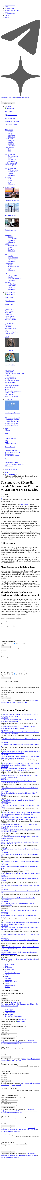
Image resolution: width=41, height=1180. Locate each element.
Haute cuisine (12, 240)
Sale (9, 151)
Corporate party (13, 245)
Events (7, 244)
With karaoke (12, 259)
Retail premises (9, 147)
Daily (10, 158)
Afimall (7, 337)
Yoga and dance (9, 309)
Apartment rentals (10, 154)
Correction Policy (10, 1012)
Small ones (11, 135)
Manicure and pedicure (11, 332)
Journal (7, 15)
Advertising (8, 399)
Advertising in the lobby (12, 421)
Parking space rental (11, 163)
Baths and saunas (10, 318)
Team (6, 6)
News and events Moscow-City (10, 1004)
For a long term (13, 156)
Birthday (11, 247)
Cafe (6, 273)
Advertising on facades (11, 425)
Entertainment (9, 263)
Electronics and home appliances (14, 373)
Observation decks (14, 266)
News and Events (10, 447)
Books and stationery (11, 377)
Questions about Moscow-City (29, 1004)
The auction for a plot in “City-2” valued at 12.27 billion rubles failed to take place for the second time (20, 757)
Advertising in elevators (12, 420)
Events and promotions (11, 450)
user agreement (22, 702)
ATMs (6, 442)
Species (10, 133)
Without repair (12, 172)
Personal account (16, 1002)
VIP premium (12, 238)
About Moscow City (11, 469)
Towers (7, 459)
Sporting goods (9, 370)
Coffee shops (12, 284)
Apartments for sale (10, 168)
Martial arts (8, 313)
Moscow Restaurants (11, 981)
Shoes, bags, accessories (12, 386)
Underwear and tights (11, 396)
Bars (6, 254)
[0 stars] (3, 643)
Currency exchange (10, 443)
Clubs (10, 265)
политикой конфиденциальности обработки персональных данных (19, 1041)
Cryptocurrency (9, 454)
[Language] (1, 99)
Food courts (12, 286)
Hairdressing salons (10, 328)
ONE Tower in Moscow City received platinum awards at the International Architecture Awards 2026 (19, 928)
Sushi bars (11, 287)
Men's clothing (9, 394)
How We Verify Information (13, 1016)
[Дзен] (20, 96)
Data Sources (9, 1014)
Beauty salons (9, 333)
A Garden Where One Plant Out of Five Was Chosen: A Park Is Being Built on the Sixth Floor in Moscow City (20, 769)
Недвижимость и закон (12, 455)
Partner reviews (9, 8)
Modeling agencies (10, 320)
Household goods (10, 387)
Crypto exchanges (10, 985)
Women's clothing (10, 393)
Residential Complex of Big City (14, 464)
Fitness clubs (8, 314)
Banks (6, 428)
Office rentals (9, 130)
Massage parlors (9, 316)
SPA (6, 330)
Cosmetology (9, 325)
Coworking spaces (10, 165)
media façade (24, 504)
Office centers (9, 466)
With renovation (13, 170)
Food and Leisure (10, 187)
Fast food (7, 282)
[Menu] (1, 101)
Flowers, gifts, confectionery (13, 391)
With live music (13, 258)
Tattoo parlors (9, 311)
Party (10, 268)
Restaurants (8, 235)
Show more (11, 137)
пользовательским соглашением (11, 1043)
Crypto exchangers (10, 438)
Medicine (7, 987)
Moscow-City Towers (11, 462)
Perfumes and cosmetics (12, 380)
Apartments (8, 177)
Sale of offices (9, 138)
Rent (9, 149)
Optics (6, 389)
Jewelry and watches (11, 379)
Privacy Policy (9, 1009)
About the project (10, 5)
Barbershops (8, 327)
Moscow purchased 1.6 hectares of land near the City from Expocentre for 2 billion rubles (18, 781)
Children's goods (10, 382)
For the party (12, 159)
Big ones (11, 131)
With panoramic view (14, 279)
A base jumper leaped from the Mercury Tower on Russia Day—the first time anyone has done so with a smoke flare (20, 818)
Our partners (8, 967)
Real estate (8, 106)
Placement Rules (10, 13)
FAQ (6, 12)
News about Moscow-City (12, 452)
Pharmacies (8, 375)
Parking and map (32, 959)
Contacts (7, 17)
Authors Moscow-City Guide (9, 1006)
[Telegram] (20, 55)
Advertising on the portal (12, 10)
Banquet (10, 249)
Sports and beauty (10, 292)
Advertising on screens (11, 423)
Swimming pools (10, 323)
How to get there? (21, 959)
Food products (9, 372)
